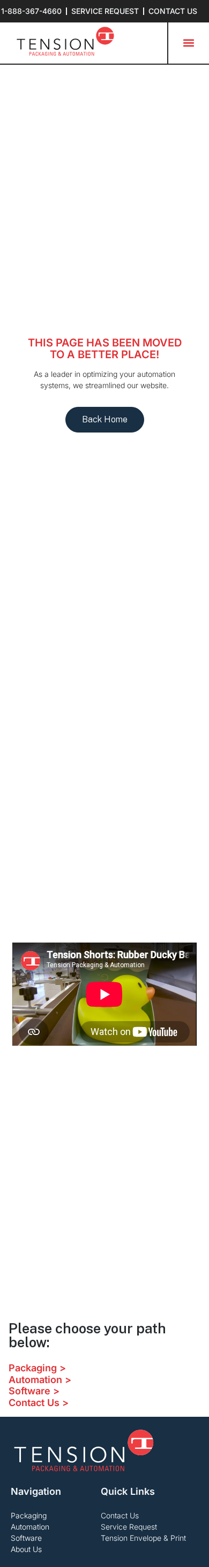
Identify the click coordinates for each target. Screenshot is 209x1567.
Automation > (40, 1379)
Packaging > (37, 1367)
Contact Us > (39, 1402)
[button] (188, 43)
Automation (30, 1526)
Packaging (29, 1515)
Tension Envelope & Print (143, 1537)
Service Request (129, 1526)
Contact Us (120, 1515)
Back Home (105, 419)
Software (26, 1537)
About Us (26, 1549)
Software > (34, 1390)
